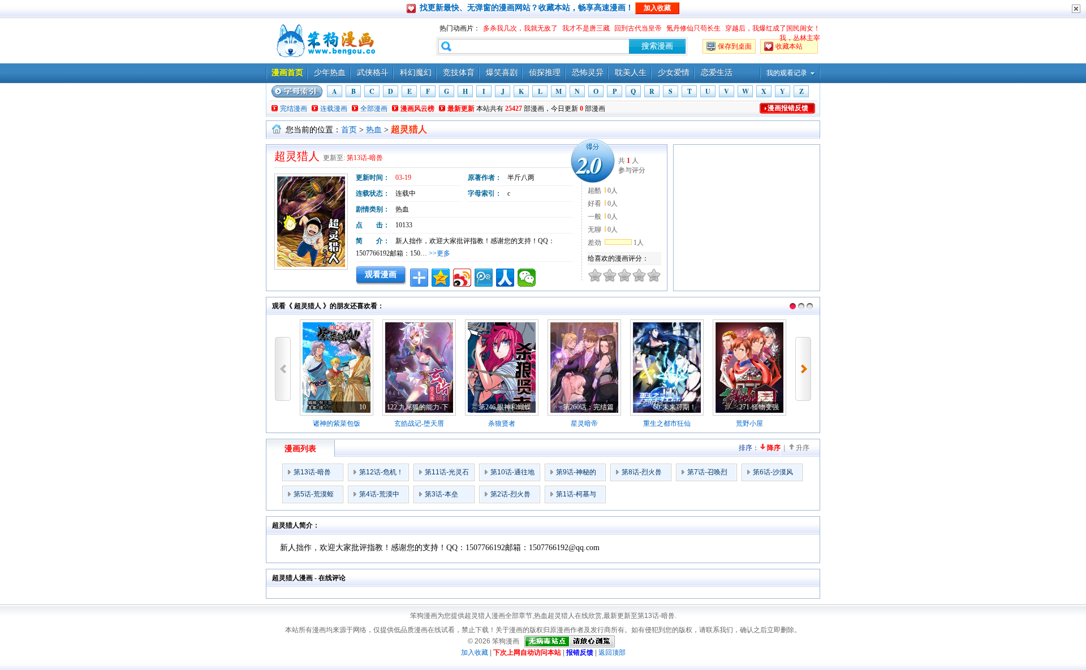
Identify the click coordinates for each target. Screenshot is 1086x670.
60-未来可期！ (674, 407)
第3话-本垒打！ (441, 496)
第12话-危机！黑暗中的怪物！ (381, 474)
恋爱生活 (716, 72)
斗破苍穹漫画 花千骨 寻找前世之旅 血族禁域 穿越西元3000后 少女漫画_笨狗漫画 (324, 41)
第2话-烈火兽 (510, 494)
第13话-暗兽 (365, 158)
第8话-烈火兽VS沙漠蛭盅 (642, 474)
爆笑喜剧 (502, 72)
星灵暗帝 (584, 423)
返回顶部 (612, 652)
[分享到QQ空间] (441, 278)
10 (362, 407)
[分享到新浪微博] (462, 278)
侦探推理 (545, 72)
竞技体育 (459, 72)
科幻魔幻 (416, 72)
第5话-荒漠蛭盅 (314, 496)
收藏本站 (789, 46)
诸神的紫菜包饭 (336, 423)
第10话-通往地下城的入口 (512, 474)
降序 (774, 448)
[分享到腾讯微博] (484, 278)
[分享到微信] (527, 278)
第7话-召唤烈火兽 (707, 474)
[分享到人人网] (505, 278)
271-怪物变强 (759, 407)
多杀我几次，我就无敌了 (520, 28)
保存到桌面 (735, 46)
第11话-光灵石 (447, 472)
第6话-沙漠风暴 (773, 474)
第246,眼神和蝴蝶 (505, 407)
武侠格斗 (373, 72)
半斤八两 (521, 177)
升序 (802, 448)
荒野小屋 (749, 423)
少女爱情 (673, 72)
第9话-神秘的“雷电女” (576, 474)
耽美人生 (631, 72)
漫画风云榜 (417, 109)
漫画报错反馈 (788, 108)
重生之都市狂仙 (667, 423)
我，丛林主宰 (799, 38)
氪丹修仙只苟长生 (693, 28)
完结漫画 (293, 109)
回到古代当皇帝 (638, 28)
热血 (374, 130)
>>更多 (439, 253)
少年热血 (330, 72)
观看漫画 (381, 274)
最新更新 (461, 109)
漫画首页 (287, 72)
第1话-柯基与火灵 (576, 496)
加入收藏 (474, 652)
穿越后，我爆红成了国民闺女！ (772, 28)
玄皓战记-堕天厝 (419, 423)
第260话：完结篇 (588, 407)
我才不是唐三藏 (586, 28)
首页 (349, 130)
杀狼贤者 (501, 423)
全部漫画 (373, 109)
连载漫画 (333, 109)
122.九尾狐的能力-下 (418, 407)
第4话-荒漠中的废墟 (379, 496)
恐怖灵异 (588, 72)
